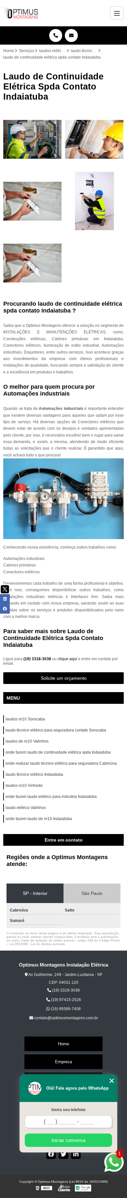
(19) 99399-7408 (65, 1009)
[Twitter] (63, 1154)
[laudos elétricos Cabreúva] (32, 139)
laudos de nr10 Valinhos (27, 741)
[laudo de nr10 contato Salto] (32, 201)
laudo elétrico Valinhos (26, 807)
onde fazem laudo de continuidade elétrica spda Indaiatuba (59, 752)
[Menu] (117, 13)
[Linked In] (76, 1154)
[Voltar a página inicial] (20, 13)
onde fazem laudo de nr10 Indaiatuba (39, 818)
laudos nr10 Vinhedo (25, 785)
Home (63, 1043)
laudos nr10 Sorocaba (25, 719)
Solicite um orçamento (64, 678)
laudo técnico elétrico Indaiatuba (35, 774)
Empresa (63, 1061)
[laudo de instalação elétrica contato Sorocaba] (32, 263)
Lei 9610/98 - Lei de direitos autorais (37, 944)
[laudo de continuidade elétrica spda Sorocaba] (94, 139)
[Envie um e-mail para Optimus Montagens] (71, 35)
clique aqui (67, 659)
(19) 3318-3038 (37, 659)
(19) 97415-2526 (65, 999)
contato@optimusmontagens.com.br (65, 1018)
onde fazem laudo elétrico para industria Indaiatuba (52, 796)
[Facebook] (51, 1154)
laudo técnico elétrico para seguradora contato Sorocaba (56, 730)
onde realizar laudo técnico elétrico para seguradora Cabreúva (61, 763)
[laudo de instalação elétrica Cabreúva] (94, 201)
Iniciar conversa (68, 1140)
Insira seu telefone (68, 1109)
